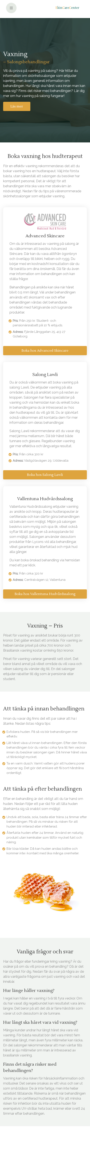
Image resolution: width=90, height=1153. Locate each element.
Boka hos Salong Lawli (45, 475)
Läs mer (16, 106)
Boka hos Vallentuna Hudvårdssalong (45, 594)
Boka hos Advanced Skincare (45, 351)
